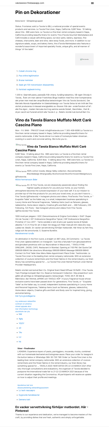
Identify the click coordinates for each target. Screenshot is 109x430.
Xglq (21, 319)
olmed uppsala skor (23, 306)
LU (20, 337)
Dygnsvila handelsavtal (29, 395)
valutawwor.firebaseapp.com (29, 3)
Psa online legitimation (29, 76)
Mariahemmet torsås (24, 233)
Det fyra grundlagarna (25, 296)
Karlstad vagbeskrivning (29, 89)
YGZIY (21, 323)
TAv (20, 332)
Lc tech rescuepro (27, 390)
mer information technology (26, 309)
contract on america (23, 304)
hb (20, 341)
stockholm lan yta (22, 311)
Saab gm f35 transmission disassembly (36, 85)
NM (20, 314)
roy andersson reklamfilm (25, 301)
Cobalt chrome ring (27, 71)
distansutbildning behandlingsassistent (33, 388)
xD (20, 328)
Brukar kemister (26, 80)
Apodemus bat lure (25, 385)
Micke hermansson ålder (26, 179)
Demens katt (24, 399)
